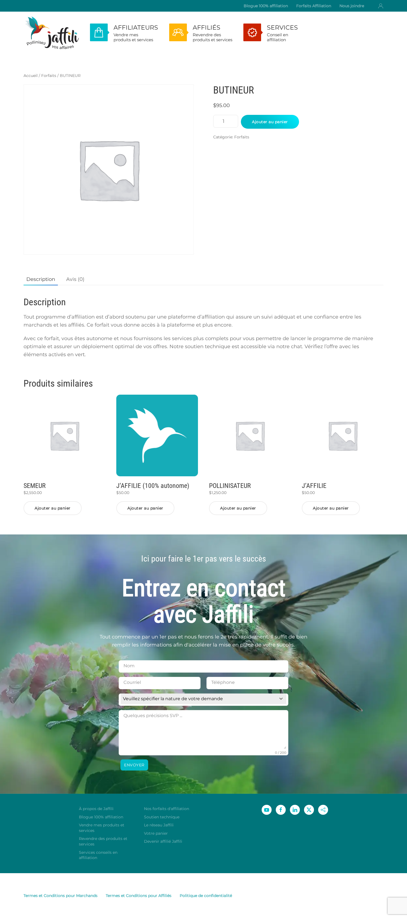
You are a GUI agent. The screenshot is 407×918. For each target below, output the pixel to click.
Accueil (31, 75)
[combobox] (203, 699)
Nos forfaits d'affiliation (166, 808)
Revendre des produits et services (103, 841)
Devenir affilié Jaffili (163, 841)
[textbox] (198, 699)
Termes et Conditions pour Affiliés (138, 895)
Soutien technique (161, 816)
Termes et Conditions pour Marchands (60, 895)
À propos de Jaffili (96, 808)
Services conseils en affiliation (98, 855)
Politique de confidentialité (206, 895)
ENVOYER (134, 764)
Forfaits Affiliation (313, 5)
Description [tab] (40, 279)
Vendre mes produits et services (101, 828)
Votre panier (156, 833)
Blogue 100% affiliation (266, 5)
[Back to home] (51, 32)
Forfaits (48, 75)
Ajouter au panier (270, 121)
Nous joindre (351, 5)
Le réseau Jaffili (159, 825)
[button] (380, 6)
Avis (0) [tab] (75, 279)
